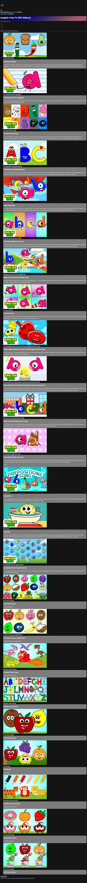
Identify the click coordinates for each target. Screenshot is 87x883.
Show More (4, 876)
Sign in (20, 12)
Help (2, 878)
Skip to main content (6, 1)
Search (7, 12)
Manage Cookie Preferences (23, 878)
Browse (3, 12)
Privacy (9, 878)
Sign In (11, 14)
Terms (5, 878)
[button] (1, 10)
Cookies (13, 878)
